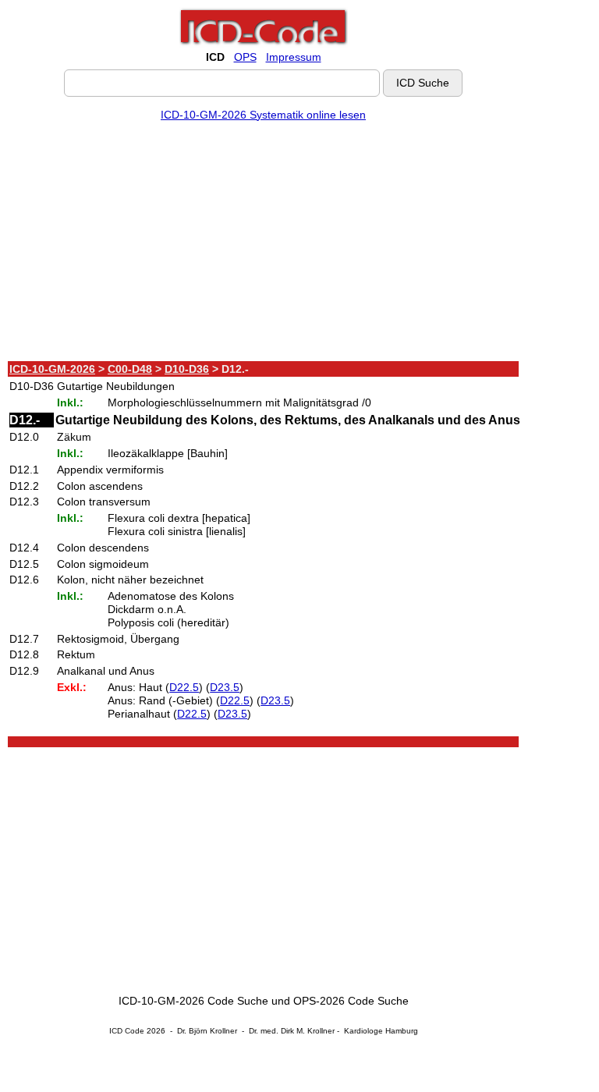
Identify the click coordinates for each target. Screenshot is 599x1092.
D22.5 (184, 687)
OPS (245, 57)
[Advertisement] (263, 244)
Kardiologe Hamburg (381, 1030)
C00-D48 (130, 369)
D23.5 (224, 687)
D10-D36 (187, 369)
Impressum (293, 57)
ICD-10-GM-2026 (52, 369)
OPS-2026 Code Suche (351, 1000)
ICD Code (126, 1030)
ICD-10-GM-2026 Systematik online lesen (263, 114)
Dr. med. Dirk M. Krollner (292, 1030)
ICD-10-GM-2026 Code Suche (193, 1000)
